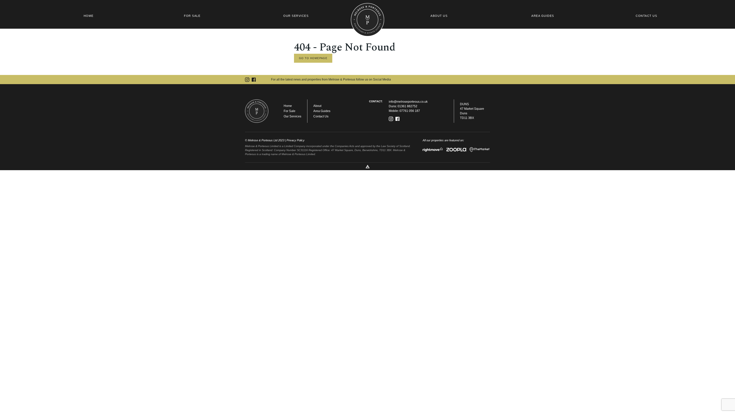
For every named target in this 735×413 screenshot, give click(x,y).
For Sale (192, 15)
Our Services (296, 15)
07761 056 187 (409, 110)
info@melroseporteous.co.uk (408, 101)
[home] (367, 19)
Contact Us (646, 15)
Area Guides (542, 15)
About (317, 105)
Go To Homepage (313, 58)
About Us (439, 15)
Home (89, 15)
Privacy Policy (296, 140)
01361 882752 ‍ (407, 106)
